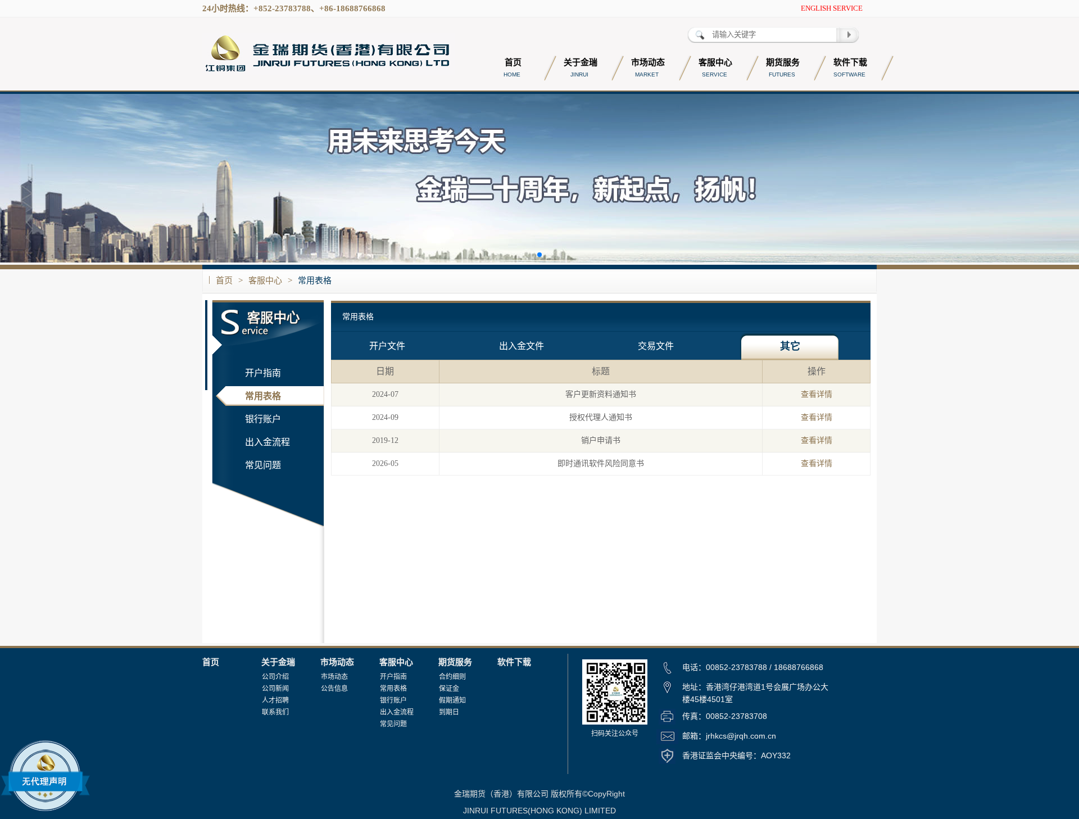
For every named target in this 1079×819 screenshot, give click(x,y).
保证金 (449, 689)
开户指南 (263, 373)
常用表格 (315, 280)
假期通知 (452, 700)
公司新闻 (275, 689)
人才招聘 (275, 700)
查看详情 (816, 394)
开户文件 (387, 346)
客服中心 (265, 280)
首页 (224, 280)
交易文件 (656, 346)
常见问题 (263, 465)
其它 (790, 346)
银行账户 (263, 419)
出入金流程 (267, 442)
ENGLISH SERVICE (832, 8)
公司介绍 (275, 677)
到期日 (449, 712)
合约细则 (452, 677)
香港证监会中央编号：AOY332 (736, 755)
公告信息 (334, 689)
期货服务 (455, 662)
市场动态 (337, 662)
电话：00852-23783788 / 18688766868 (752, 667)
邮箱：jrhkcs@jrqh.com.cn (729, 735)
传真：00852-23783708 (724, 716)
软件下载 (514, 662)
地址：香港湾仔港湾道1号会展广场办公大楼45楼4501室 (755, 693)
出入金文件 (521, 346)
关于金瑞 (278, 662)
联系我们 (275, 712)
